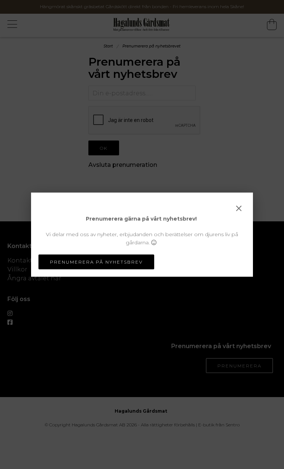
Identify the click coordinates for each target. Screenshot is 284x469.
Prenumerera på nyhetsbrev (96, 262)
